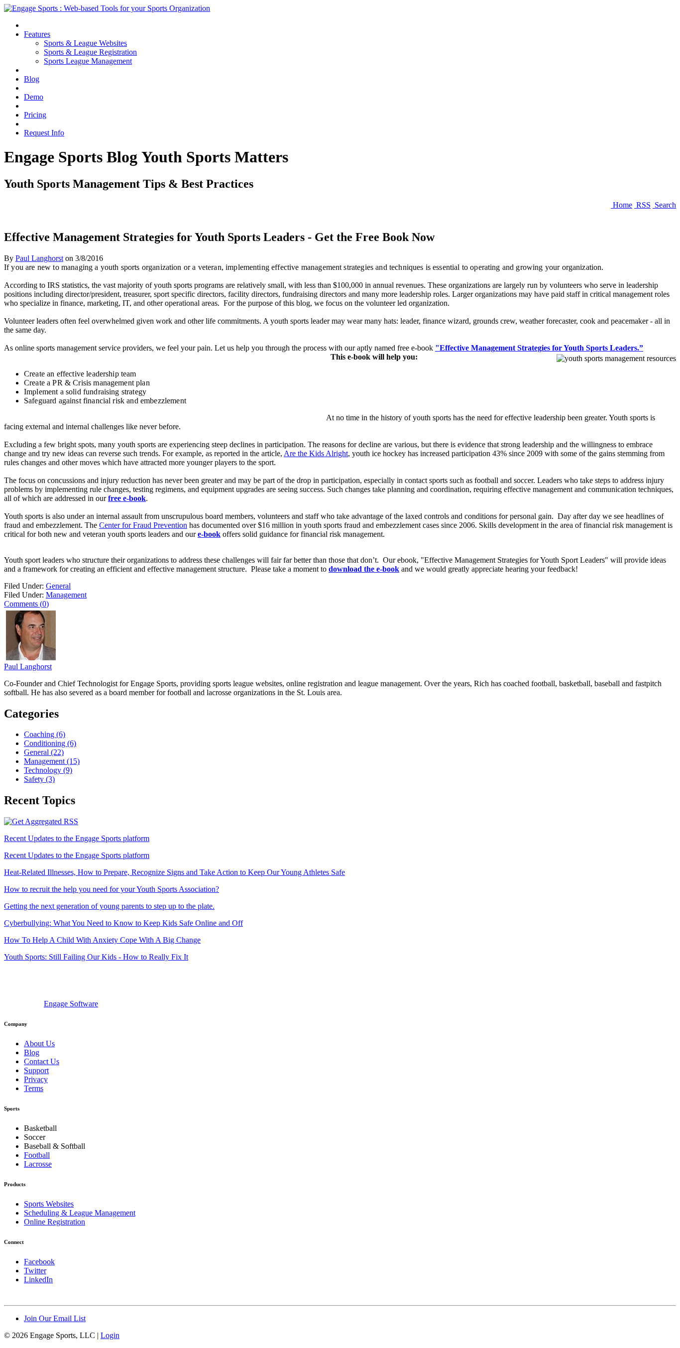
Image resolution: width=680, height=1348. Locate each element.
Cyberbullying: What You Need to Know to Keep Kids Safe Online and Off (123, 923)
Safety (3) (39, 779)
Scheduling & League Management (79, 1213)
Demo (33, 97)
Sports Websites (49, 1204)
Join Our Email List (55, 1318)
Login (110, 1335)
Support (36, 1070)
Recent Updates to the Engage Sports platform (76, 838)
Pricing (35, 115)
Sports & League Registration (90, 52)
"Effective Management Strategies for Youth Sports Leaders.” (539, 348)
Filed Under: (24, 586)
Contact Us (41, 1061)
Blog (31, 79)
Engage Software (71, 1003)
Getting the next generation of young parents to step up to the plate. (109, 906)
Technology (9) (48, 770)
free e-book (127, 498)
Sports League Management (88, 61)
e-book (209, 534)
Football (37, 1155)
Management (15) (52, 761)
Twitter (35, 1270)
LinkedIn (38, 1279)
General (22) (44, 752)
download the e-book (364, 569)
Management (66, 595)
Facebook (39, 1261)
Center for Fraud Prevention (143, 525)
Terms (33, 1088)
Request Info (44, 132)
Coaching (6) (44, 734)
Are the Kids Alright (316, 453)
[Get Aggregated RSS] (41, 821)
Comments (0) (26, 604)
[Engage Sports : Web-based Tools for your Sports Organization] (107, 8)
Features (37, 34)
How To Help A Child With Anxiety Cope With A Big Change (102, 940)
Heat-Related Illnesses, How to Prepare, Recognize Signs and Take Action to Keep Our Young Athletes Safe (174, 872)
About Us (39, 1043)
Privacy (36, 1079)
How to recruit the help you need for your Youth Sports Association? (111, 889)
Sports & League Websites (85, 43)
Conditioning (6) (50, 743)
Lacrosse (38, 1164)
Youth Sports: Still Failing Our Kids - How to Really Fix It (96, 957)
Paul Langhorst (39, 258)
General (58, 586)
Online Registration (54, 1222)
